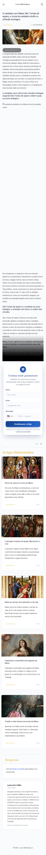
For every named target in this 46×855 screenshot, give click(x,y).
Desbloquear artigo (23, 424)
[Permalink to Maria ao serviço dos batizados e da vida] (22, 587)
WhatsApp (9, 411)
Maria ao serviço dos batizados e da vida (21, 602)
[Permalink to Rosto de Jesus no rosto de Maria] (22, 468)
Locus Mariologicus (23, 4)
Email (7, 400)
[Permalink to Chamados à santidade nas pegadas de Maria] (22, 645)
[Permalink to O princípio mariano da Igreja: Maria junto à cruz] (22, 526)
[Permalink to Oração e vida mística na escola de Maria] (22, 706)
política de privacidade (23, 431)
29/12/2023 (11, 788)
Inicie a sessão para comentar (17, 825)
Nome (8, 390)
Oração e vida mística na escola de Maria (21, 721)
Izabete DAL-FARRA (14, 785)
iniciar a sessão (18, 769)
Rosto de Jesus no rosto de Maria (19, 483)
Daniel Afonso (8, 25)
